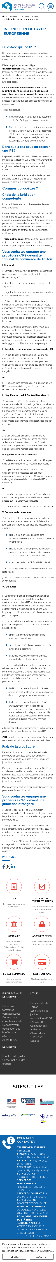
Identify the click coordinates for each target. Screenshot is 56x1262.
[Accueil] (3, 16)
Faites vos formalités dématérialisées (11, 1010)
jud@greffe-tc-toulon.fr (32, 1196)
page (9, 340)
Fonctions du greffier (14, 1056)
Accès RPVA (9, 1040)
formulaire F (45, 463)
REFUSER (14, 1257)
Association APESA (41, 1018)
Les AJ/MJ (36, 1022)
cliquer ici (25, 790)
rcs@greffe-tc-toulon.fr (32, 1177)
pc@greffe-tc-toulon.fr (32, 1203)
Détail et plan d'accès (38, 1236)
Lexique (34, 1040)
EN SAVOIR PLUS (45, 1251)
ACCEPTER (41, 1257)
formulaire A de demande (27, 271)
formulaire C (8, 321)
